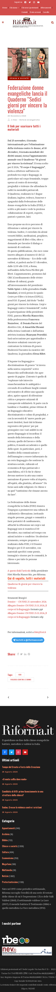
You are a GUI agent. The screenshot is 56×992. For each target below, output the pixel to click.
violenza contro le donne (20, 679)
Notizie (5, 876)
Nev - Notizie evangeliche (26, 120)
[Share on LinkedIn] (25, 654)
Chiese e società (9, 846)
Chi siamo (13, 8)
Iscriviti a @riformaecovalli (29, 640)
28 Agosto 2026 (10, 772)
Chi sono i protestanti (29, 8)
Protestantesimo (10, 882)
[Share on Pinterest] (29, 654)
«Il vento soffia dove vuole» (14, 779)
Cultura (5, 852)
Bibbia (5, 840)
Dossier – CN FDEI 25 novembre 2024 (27, 601)
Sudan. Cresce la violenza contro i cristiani (22, 807)
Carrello (46, 12)
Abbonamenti (46, 8)
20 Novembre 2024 (17, 116)
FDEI (19, 674)
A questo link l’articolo (19, 570)
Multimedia (7, 870)
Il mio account (35, 12)
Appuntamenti (8, 828)
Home (4, 8)
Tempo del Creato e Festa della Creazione (21, 767)
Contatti (24, 12)
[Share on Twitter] (21, 654)
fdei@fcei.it (40, 632)
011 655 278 (21, 973)
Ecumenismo (7, 858)
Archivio (5, 834)
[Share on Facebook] (18, 654)
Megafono (6, 864)
